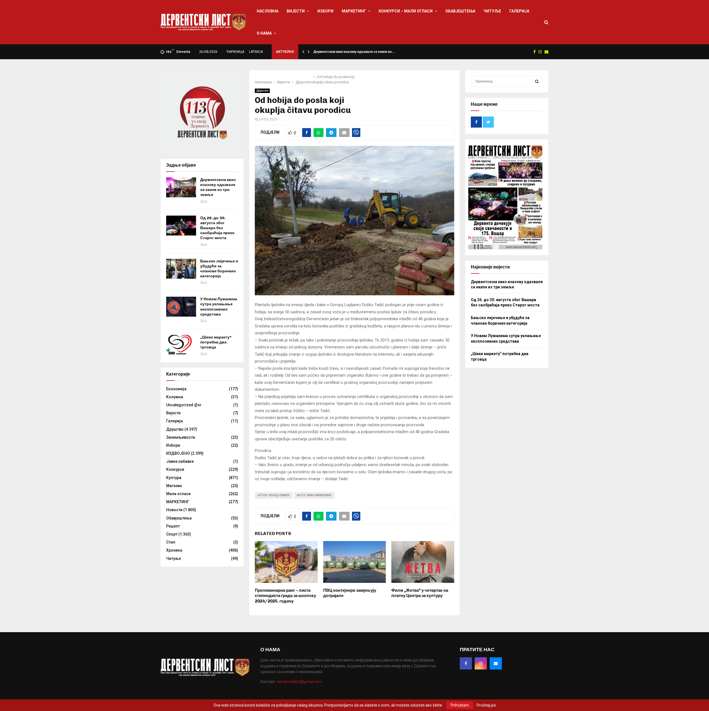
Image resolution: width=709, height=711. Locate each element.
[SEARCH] (537, 81)
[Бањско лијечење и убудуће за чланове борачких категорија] (181, 269)
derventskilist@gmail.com (299, 681)
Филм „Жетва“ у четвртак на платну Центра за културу (419, 593)
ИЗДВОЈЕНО (178, 453)
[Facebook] (466, 663)
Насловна (267, 11)
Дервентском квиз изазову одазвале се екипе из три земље (218, 187)
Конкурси (175, 469)
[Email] (496, 663)
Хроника (174, 550)
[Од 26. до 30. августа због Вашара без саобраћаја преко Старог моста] (181, 226)
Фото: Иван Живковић (314, 495)
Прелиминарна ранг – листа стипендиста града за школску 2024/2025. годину (285, 596)
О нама (264, 33)
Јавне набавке (180, 461)
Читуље (492, 11)
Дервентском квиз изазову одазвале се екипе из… (354, 52)
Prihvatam (460, 705)
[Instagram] (481, 663)
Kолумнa (174, 397)
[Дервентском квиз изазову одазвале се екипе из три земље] (181, 187)
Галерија (519, 11)
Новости (174, 510)
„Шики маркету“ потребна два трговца (216, 342)
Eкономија (176, 389)
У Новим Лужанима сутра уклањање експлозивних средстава (218, 307)
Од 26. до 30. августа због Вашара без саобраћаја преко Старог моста (217, 228)
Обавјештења (460, 11)
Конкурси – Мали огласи (406, 11)
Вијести (296, 11)
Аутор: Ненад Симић (274, 495)
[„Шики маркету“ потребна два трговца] (181, 345)
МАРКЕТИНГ (354, 11)
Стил (170, 542)
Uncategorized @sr (184, 405)
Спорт (172, 534)
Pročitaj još (486, 705)
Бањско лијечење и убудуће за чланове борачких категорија (219, 269)
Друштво (262, 90)
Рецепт (173, 526)
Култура (173, 477)
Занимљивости (180, 437)
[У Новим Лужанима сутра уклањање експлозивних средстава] (181, 307)
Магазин (174, 486)
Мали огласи (178, 494)
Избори (325, 11)
